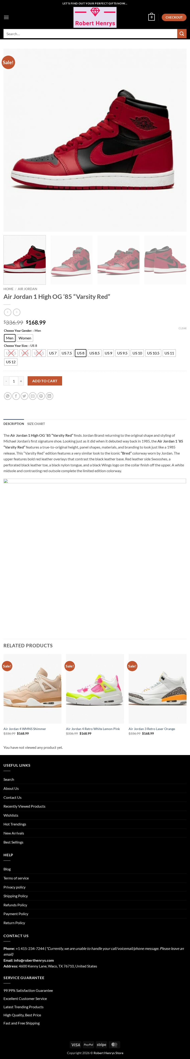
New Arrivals (13, 833)
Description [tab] (13, 424)
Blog (7, 869)
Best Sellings (13, 842)
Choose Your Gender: (18, 330)
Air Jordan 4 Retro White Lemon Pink (93, 729)
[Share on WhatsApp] (8, 396)
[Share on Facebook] (16, 396)
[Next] (177, 140)
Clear (183, 328)
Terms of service (16, 878)
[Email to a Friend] (33, 396)
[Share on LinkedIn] (49, 396)
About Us (11, 788)
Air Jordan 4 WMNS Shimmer (24, 729)
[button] (6, 17)
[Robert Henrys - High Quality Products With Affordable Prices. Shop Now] (95, 17)
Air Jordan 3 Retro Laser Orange (152, 729)
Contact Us (12, 797)
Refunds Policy (15, 905)
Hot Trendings (14, 824)
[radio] (9, 338)
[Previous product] (16, 312)
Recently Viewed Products (24, 806)
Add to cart (45, 381)
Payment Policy (15, 913)
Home (8, 289)
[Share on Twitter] (24, 396)
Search (8, 779)
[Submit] (182, 33)
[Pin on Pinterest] (41, 396)
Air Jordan (27, 289)
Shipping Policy (15, 896)
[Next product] (7, 312)
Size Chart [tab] (36, 424)
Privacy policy (14, 887)
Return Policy (14, 922)
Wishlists (10, 815)
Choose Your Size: (16, 346)
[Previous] (13, 140)
